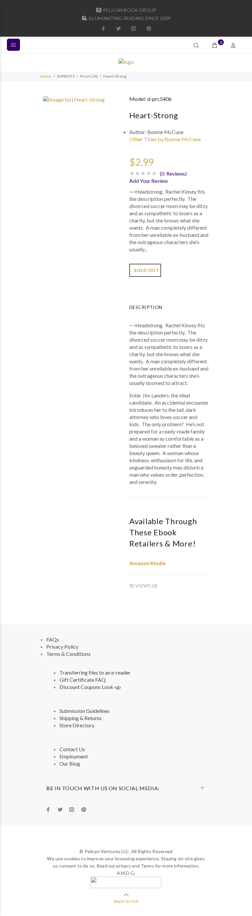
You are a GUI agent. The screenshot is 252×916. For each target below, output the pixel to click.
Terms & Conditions (68, 654)
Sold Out (146, 270)
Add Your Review (148, 181)
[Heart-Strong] (74, 99)
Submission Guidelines (84, 711)
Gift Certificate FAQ (82, 680)
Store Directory (76, 725)
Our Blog (69, 763)
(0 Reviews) (173, 173)
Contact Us (72, 749)
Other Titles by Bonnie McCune (165, 139)
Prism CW (89, 76)
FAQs (52, 639)
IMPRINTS (65, 76)
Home (45, 76)
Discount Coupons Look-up (90, 687)
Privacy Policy (62, 646)
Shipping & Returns (80, 718)
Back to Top (126, 901)
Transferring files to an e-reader (95, 672)
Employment (73, 756)
